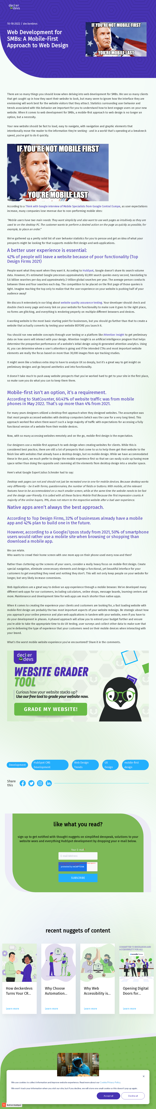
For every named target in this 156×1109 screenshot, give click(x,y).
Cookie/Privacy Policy (110, 1082)
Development (17, 765)
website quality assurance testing (81, 302)
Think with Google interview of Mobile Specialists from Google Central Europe (72, 206)
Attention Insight (113, 334)
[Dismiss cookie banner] (144, 1077)
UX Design (109, 765)
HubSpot (88, 270)
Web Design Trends (81, 765)
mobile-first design (131, 765)
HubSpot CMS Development (42, 765)
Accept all (108, 1095)
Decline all (133, 1095)
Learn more (12, 1008)
